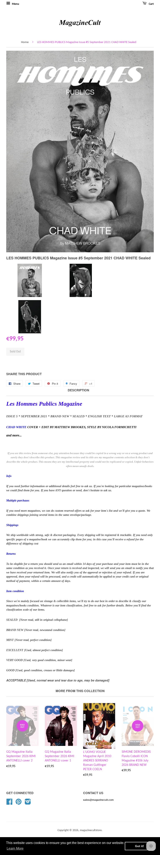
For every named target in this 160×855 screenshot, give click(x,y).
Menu (15, 4)
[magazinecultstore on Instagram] (28, 803)
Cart (151, 4)
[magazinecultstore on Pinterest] (18, 803)
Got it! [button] (139, 846)
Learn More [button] (15, 848)
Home (25, 42)
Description (78, 390)
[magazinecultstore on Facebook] (9, 803)
